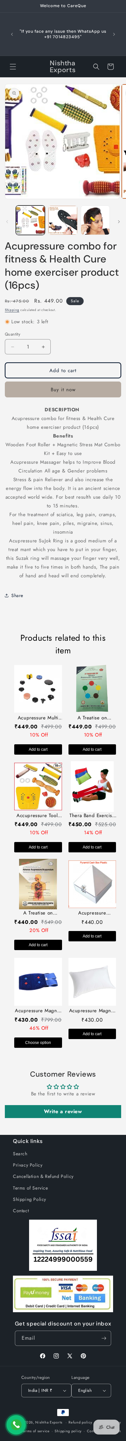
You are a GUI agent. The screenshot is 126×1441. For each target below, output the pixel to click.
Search (20, 1153)
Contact (21, 1210)
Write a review (63, 1111)
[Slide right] (119, 222)
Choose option (38, 1042)
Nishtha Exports (48, 1422)
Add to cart (38, 749)
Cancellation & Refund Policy (43, 1176)
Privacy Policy (27, 1165)
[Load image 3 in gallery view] (95, 220)
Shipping (12, 309)
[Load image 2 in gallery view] (62, 220)
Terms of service (36, 1431)
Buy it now (63, 389)
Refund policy (80, 1422)
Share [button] (17, 595)
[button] (13, 67)
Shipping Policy (29, 1199)
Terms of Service (30, 1188)
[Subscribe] (104, 1338)
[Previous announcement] (12, 34)
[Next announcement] (114, 34)
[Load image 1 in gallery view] (30, 220)
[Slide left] (7, 222)
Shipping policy (68, 1431)
